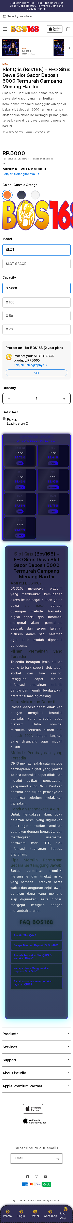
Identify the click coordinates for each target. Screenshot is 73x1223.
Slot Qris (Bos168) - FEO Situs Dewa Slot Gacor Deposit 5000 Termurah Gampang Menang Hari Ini (36, 6)
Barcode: (30, 132)
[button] (5, 29)
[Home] (25, 29)
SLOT (10, 250)
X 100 (10, 302)
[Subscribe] (57, 1158)
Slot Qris (23, 554)
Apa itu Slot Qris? (25, 935)
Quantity (9, 388)
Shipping (23, 158)
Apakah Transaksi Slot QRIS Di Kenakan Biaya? (33, 957)
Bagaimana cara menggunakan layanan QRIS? (33, 983)
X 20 (9, 329)
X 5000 (11, 288)
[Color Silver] (35, 194)
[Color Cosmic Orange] (7, 195)
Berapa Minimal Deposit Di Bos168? (36, 945)
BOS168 (29, 1200)
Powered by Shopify (47, 1200)
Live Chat (63, 1216)
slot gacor (35, 605)
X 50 (9, 316)
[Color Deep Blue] (21, 194)
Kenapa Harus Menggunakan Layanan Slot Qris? (31, 970)
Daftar (35, 1215)
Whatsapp (50, 1215)
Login (21, 1215)
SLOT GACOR (16, 264)
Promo (7, 1215)
